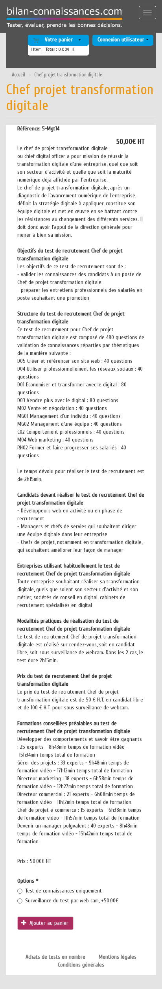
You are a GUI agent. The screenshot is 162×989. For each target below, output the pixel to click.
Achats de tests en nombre (55, 957)
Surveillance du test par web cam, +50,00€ (71, 900)
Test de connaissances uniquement (63, 890)
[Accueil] (61, 18)
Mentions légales (117, 957)
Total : (51, 49)
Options (28, 881)
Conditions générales (81, 964)
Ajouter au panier (48, 923)
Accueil (18, 75)
